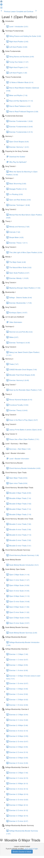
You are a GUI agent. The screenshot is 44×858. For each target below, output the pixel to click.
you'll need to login (31, 848)
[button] (1, 2)
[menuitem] (1, 5)
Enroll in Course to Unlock (22, 851)
